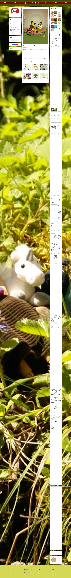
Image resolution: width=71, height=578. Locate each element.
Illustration (34, 54)
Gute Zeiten (41, 5)
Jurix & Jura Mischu (40, 54)
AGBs (52, 572)
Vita (38, 572)
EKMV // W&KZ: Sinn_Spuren (15, 27)
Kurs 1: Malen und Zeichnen (28, 569)
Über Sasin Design (12, 569)
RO (43, 54)
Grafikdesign (20, 5)
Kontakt (45, 5)
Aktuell (14, 5)
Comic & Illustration (30, 54)
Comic (25, 54)
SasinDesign (31, 47)
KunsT (26, 5)
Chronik (39, 569)
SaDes (11, 5)
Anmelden (11, 48)
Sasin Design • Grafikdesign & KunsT (35, 0)
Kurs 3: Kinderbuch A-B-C (28, 572)
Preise (36, 5)
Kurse (31, 5)
